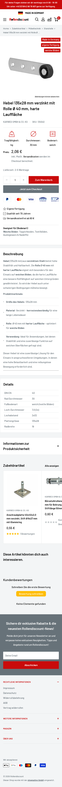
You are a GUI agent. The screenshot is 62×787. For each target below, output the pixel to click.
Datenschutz (9, 692)
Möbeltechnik (34, 28)
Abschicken (31, 664)
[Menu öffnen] (4, 19)
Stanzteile (48, 28)
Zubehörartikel (18, 28)
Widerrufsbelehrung (13, 697)
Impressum (9, 688)
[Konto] (43, 19)
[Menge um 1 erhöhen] (23, 180)
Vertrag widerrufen (13, 707)
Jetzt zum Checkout (31, 189)
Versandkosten (31, 156)
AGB (5, 702)
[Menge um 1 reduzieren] (6, 180)
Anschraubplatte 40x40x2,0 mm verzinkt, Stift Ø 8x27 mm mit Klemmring (22, 518)
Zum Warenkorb (43, 179)
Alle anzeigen (52, 465)
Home (6, 28)
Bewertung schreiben (31, 593)
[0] (56, 19)
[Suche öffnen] (37, 19)
